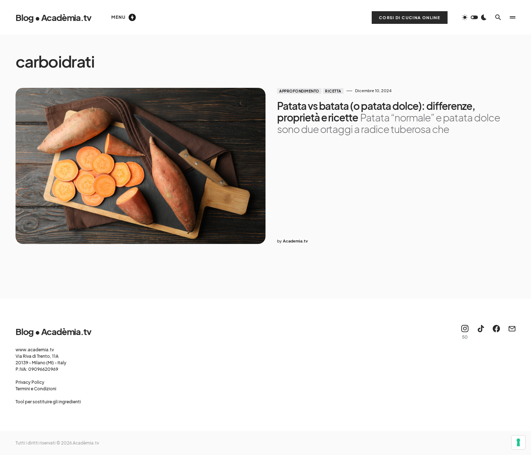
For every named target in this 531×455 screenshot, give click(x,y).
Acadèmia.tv (86, 443)
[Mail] (511, 332)
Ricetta (333, 91)
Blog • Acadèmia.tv (53, 17)
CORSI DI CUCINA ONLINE (409, 17)
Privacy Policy (30, 382)
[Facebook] (496, 332)
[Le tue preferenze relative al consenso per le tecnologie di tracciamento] (518, 442)
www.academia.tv (35, 349)
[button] (474, 17)
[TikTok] (480, 332)
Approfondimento (299, 91)
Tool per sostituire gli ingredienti (48, 401)
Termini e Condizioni (36, 388)
